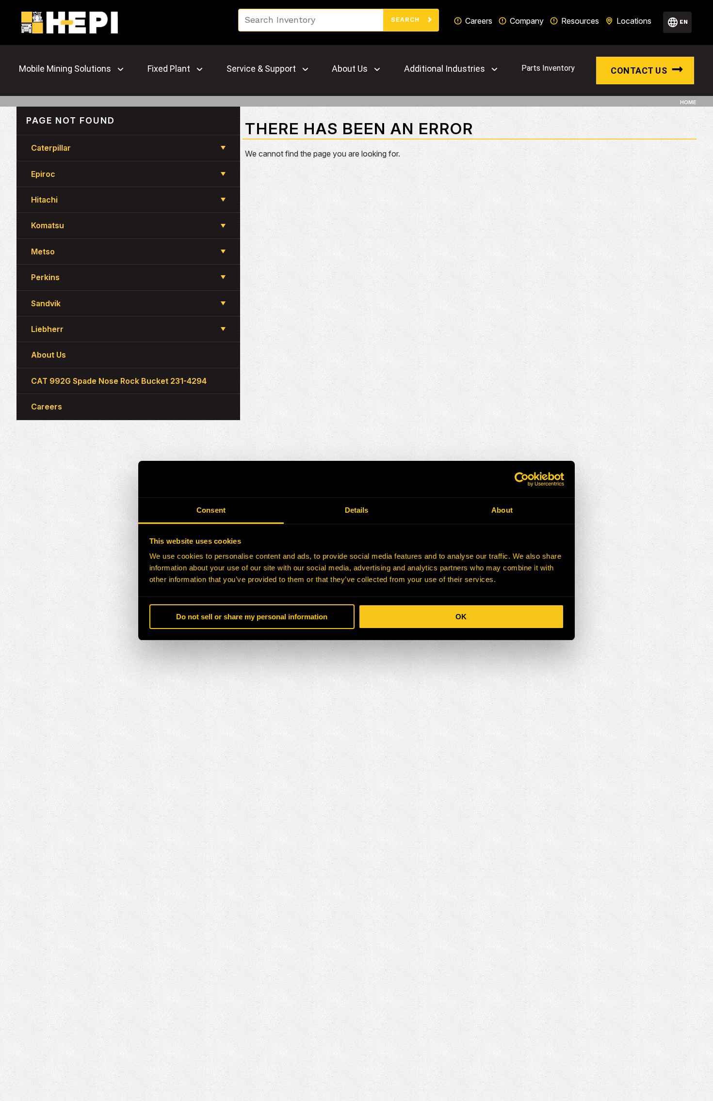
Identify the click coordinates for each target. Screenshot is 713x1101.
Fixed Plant (168, 69)
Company (527, 21)
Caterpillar (51, 148)
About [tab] (502, 510)
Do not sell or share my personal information (251, 617)
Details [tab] (357, 510)
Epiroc (43, 174)
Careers (478, 21)
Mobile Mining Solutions (65, 69)
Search (406, 19)
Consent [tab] (211, 510)
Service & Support (261, 69)
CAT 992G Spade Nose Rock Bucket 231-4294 (119, 381)
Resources (580, 21)
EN (684, 21)
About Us (350, 69)
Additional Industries (444, 69)
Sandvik (46, 303)
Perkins (45, 277)
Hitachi (44, 199)
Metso (43, 251)
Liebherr (47, 329)
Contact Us (639, 70)
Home (688, 102)
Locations (633, 21)
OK (461, 617)
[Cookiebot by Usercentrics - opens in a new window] (521, 479)
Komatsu (47, 225)
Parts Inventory (548, 68)
